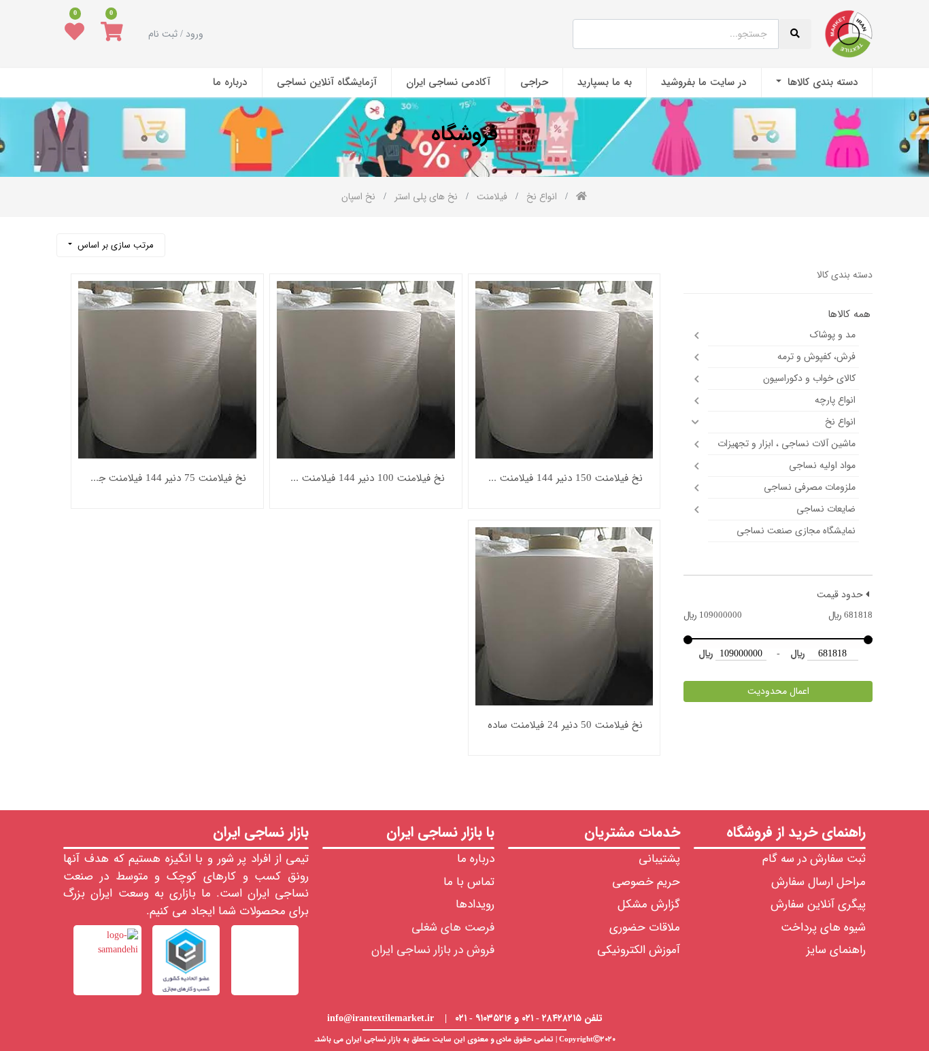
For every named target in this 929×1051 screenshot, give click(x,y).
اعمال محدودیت (778, 691)
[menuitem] (816, 82)
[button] (110, 245)
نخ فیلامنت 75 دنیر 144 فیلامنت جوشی (167, 478)
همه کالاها (849, 314)
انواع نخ (840, 421)
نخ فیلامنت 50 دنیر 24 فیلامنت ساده (565, 725)
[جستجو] (182, 239)
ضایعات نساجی (826, 508)
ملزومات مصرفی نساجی (810, 487)
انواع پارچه (835, 400)
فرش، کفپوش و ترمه (816, 356)
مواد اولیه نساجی (822, 465)
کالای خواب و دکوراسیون (809, 378)
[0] (111, 34)
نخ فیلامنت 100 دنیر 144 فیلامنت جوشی (366, 478)
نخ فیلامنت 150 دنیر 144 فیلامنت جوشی (564, 478)
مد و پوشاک (833, 334)
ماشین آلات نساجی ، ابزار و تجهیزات (786, 443)
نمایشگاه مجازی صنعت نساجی (796, 530)
